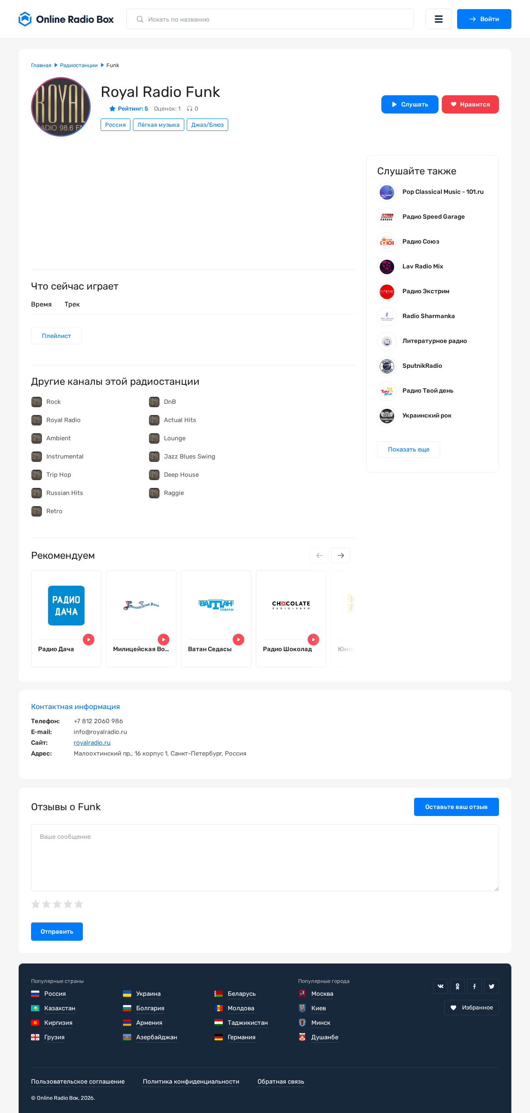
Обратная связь (281, 1081)
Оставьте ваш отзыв (456, 807)
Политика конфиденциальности (191, 1081)
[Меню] (439, 19)
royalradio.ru (92, 742)
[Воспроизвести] (88, 639)
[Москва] (303, 994)
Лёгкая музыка (158, 124)
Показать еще (408, 449)
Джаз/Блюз (207, 124)
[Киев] (303, 1008)
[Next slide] (340, 555)
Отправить (57, 931)
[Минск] (303, 1023)
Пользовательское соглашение (78, 1081)
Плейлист (56, 336)
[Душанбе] (303, 1037)
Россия (115, 124)
